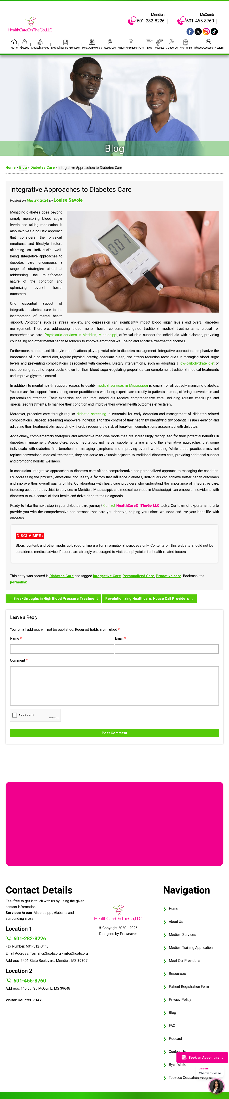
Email (120, 638)
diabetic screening (91, 414)
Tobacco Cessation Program (208, 47)
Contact (109, 505)
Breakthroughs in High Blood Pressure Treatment (53, 598)
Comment (19, 660)
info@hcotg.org (76, 953)
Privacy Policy (180, 1000)
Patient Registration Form (131, 47)
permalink (18, 582)
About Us (24, 47)
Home (14, 47)
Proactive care (168, 576)
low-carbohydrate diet (197, 363)
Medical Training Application (65, 47)
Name (16, 638)
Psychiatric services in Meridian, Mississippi (81, 335)
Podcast (159, 47)
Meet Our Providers (92, 47)
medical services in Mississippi (122, 385)
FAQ (172, 1025)
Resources (110, 47)
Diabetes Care (61, 576)
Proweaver (128, 934)
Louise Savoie (68, 200)
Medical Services (40, 47)
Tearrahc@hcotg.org (45, 953)
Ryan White (186, 47)
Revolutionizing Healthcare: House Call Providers (149, 598)
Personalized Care (138, 576)
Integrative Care (107, 576)
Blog (149, 47)
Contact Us (172, 47)
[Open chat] (216, 1086)
